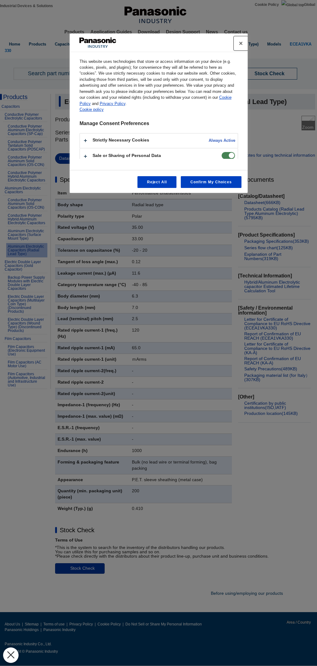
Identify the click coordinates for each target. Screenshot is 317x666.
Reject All (157, 182)
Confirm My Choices (211, 182)
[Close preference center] (241, 43)
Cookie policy (92, 109)
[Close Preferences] (11, 655)
